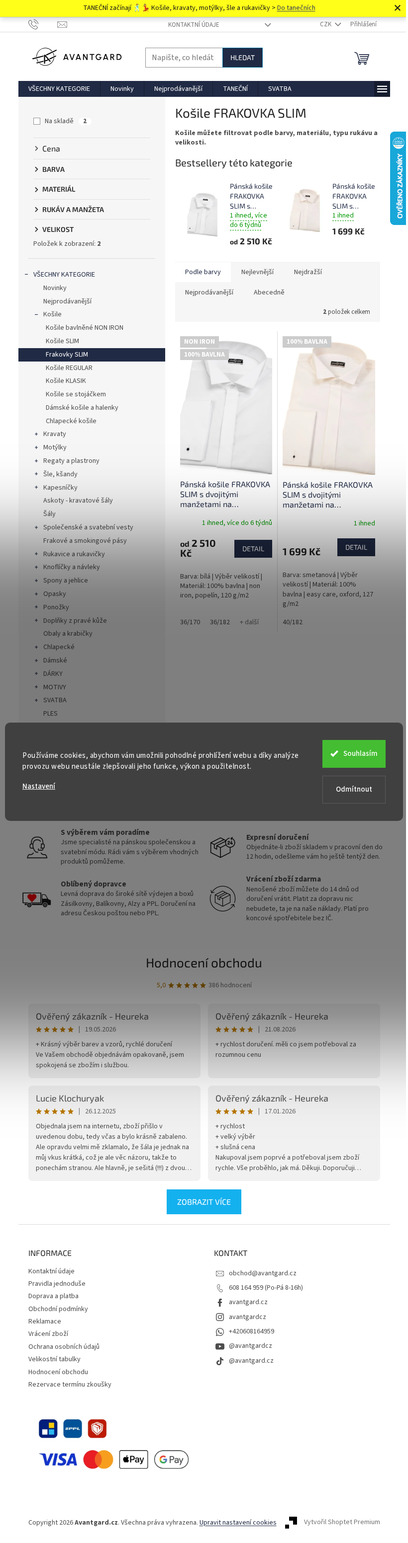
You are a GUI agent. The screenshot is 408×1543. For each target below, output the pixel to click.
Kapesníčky (60, 488)
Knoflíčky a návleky (71, 567)
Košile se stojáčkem (76, 394)
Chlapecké (59, 647)
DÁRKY (53, 674)
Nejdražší (308, 272)
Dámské (55, 660)
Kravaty (54, 434)
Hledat (242, 57)
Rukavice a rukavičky (74, 554)
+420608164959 (251, 1331)
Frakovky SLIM (67, 355)
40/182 (293, 622)
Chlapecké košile (71, 421)
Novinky (55, 288)
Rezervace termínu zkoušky (69, 1385)
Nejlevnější (257, 272)
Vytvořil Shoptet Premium (342, 1523)
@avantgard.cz (251, 1361)
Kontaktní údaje (193, 24)
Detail (253, 548)
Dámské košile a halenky (82, 408)
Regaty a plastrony (71, 461)
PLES (50, 714)
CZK (326, 24)
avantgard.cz (248, 1302)
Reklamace (44, 1321)
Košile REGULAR (69, 368)
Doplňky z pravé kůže (75, 621)
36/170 (190, 622)
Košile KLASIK (66, 381)
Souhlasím (360, 753)
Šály (49, 514)
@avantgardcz (250, 1346)
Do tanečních (296, 8)
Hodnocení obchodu (204, 962)
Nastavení (38, 786)
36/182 (220, 622)
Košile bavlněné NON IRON (84, 328)
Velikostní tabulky (54, 1359)
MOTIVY (54, 687)
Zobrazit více (204, 1201)
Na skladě (66, 121)
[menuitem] (59, 89)
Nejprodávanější (67, 301)
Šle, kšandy (60, 474)
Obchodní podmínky (58, 1309)
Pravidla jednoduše (57, 1284)
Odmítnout (354, 789)
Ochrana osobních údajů (64, 1347)
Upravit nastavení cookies (238, 1523)
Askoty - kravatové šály (78, 501)
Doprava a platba (53, 1296)
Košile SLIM (62, 341)
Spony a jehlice (65, 581)
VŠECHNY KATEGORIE (64, 275)
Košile (52, 314)
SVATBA (55, 700)
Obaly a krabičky (68, 634)
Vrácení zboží (48, 1334)
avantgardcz (247, 1317)
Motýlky (55, 447)
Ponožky (56, 607)
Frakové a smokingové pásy (85, 541)
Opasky (54, 594)
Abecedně (269, 292)
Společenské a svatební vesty (88, 527)
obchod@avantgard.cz (263, 1273)
